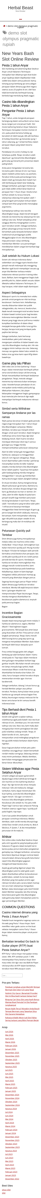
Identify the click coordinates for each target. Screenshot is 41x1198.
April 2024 (9, 1122)
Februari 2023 (11, 1172)
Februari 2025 (11, 1087)
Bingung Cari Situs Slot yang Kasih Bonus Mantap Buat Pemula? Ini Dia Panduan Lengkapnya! (22, 1002)
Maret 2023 (10, 1168)
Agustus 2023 (11, 1150)
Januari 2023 (10, 1175)
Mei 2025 (9, 1077)
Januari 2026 (10, 1049)
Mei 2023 (9, 1161)
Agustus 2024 (11, 1108)
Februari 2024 (11, 1129)
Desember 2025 (12, 1052)
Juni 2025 (9, 1073)
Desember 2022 (12, 1179)
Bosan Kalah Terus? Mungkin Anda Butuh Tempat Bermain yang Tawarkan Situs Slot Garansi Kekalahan (22, 1011)
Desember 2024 (12, 1094)
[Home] (4, 25)
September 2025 (12, 1063)
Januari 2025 (10, 1091)
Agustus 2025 (11, 1066)
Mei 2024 (9, 1119)
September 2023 (12, 1147)
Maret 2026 (10, 1042)
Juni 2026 (9, 1031)
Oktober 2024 (11, 1101)
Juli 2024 (9, 1112)
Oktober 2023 (11, 1144)
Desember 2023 (12, 1137)
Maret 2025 (10, 1084)
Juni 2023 (9, 1157)
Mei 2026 (9, 1035)
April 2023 (9, 1165)
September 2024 (12, 1105)
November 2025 (12, 1056)
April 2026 (9, 1038)
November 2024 (12, 1098)
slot (3, 1192)
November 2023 (12, 1140)
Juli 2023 (9, 1154)
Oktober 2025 (11, 1059)
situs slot (6, 1189)
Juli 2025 (9, 1070)
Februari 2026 (11, 1045)
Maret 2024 (10, 1126)
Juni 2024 (9, 1115)
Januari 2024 (10, 1133)
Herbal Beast (20, 7)
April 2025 (9, 1080)
